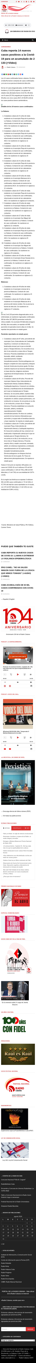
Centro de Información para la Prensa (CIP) (15, 1260)
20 (18, 1232)
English (12, 599)
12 (13, 1229)
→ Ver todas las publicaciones (11, 816)
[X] (21, 1)
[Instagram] (24, 1)
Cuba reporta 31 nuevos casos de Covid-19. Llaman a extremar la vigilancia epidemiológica (17, 556)
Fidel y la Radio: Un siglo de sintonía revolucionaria (18, 833)
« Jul (2, 1244)
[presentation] (6, 828)
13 (18, 1229)
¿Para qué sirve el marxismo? (12, 876)
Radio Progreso (6, 1272)
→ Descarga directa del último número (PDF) (16, 811)
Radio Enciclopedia (7, 1279)
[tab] (6, 828)
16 (32, 1229)
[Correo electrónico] (34, 1)
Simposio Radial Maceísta (9, 1206)
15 (27, 1229)
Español (5, 599)
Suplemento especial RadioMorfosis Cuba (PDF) (17, 1130)
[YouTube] (19, 1)
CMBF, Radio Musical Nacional (11, 1282)
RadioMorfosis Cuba (8, 1184)
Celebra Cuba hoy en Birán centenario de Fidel (17, 860)
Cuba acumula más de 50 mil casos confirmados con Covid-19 (17, 588)
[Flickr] (26, 1)
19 (13, 1232)
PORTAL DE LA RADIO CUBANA (9, 13)
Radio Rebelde (6, 1263)
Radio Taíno (5, 1275)
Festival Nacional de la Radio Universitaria (15, 1201)
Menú (6, 40)
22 (27, 1232)
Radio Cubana (11, 67)
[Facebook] (17, 1)
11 (8, 1229)
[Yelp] (29, 1)
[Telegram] (31, 1)
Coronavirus (6, 46)
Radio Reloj (5, 1266)
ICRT (31, 1358)
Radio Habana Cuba (8, 1269)
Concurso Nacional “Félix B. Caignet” (13, 1179)
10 (3, 1229)
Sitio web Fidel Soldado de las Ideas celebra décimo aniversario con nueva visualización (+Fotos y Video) (16, 871)
